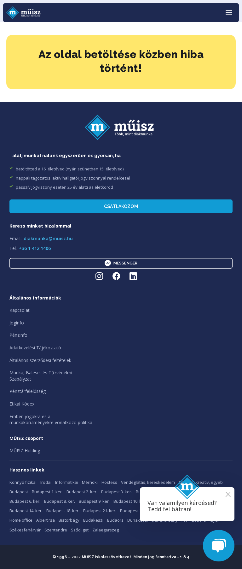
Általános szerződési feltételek (40, 360)
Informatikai (66, 482)
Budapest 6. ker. (24, 501)
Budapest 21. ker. (99, 510)
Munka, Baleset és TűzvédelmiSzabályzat (40, 376)
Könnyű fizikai (23, 482)
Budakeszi (93, 520)
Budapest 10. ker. (130, 501)
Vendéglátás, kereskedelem (148, 482)
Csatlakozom (121, 206)
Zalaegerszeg (105, 530)
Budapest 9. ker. (94, 501)
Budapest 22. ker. (136, 510)
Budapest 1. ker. (47, 492)
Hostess (109, 482)
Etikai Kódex (21, 404)
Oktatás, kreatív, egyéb (201, 482)
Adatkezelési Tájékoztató (35, 348)
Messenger (125, 263)
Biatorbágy (69, 520)
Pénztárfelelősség (27, 391)
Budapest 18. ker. (62, 510)
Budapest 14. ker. (26, 510)
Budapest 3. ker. (116, 492)
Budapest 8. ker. (59, 501)
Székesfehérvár (25, 530)
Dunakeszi (137, 520)
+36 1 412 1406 (35, 248)
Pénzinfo (18, 335)
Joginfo (16, 323)
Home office (20, 520)
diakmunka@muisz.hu (48, 238)
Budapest (18, 492)
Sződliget (80, 530)
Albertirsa (45, 520)
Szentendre (55, 530)
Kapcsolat (19, 310)
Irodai (45, 482)
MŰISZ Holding (24, 450)
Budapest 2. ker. (81, 492)
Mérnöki (90, 482)
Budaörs (115, 520)
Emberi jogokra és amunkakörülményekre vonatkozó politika (50, 419)
